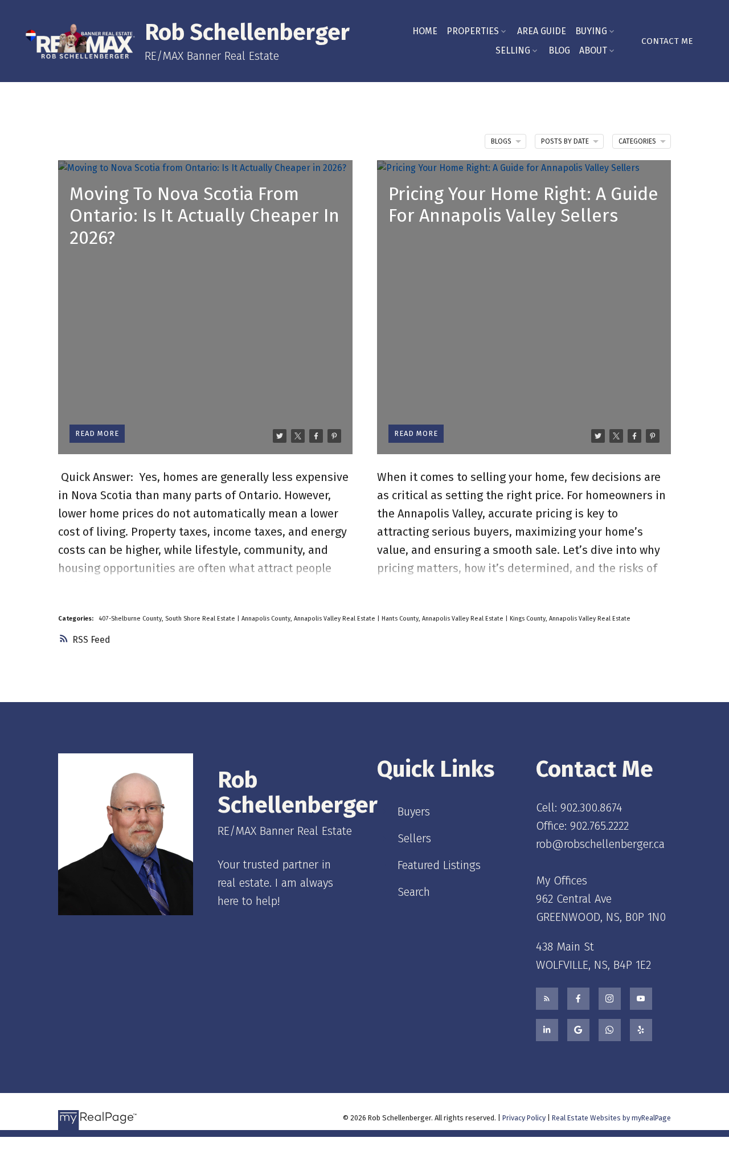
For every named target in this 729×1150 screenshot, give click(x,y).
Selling (512, 50)
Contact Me (667, 41)
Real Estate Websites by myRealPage (611, 1118)
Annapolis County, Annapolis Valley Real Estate (309, 618)
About (593, 50)
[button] (667, 41)
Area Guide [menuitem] (541, 31)
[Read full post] (205, 307)
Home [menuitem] (424, 31)
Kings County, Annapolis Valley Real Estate (570, 618)
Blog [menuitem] (559, 50)
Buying (591, 31)
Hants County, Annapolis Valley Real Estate (443, 618)
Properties (473, 31)
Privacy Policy (524, 1118)
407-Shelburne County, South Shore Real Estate (168, 618)
